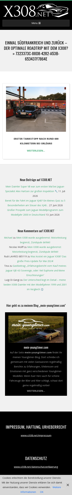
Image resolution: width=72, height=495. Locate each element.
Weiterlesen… (36, 150)
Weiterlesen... (36, 390)
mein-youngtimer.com (36, 347)
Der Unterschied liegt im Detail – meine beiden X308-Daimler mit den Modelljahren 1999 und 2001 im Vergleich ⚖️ (35, 284)
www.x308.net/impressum (36, 435)
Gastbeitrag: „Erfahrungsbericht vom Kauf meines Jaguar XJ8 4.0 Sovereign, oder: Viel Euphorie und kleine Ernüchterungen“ (36, 270)
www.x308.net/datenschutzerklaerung (36, 466)
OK (41, 491)
